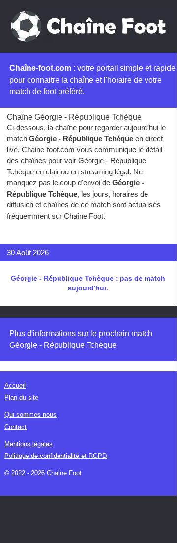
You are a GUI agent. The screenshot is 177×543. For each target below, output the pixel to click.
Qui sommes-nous (30, 414)
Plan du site (21, 397)
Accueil (15, 385)
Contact (15, 426)
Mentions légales (28, 444)
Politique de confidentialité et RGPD (55, 455)
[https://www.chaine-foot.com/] (88, 25)
